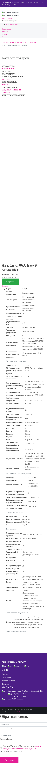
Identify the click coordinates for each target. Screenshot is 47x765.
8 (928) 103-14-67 (20, 696)
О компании (6, 677)
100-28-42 (12, 12)
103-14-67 (12, 15)
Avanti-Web (18, 712)
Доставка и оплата (8, 681)
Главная (5, 674)
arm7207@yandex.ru (15, 699)
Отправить (9, 760)
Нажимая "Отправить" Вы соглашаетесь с (23, 747)
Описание (5, 286)
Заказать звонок (7, 18)
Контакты (5, 684)
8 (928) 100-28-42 (20, 694)
